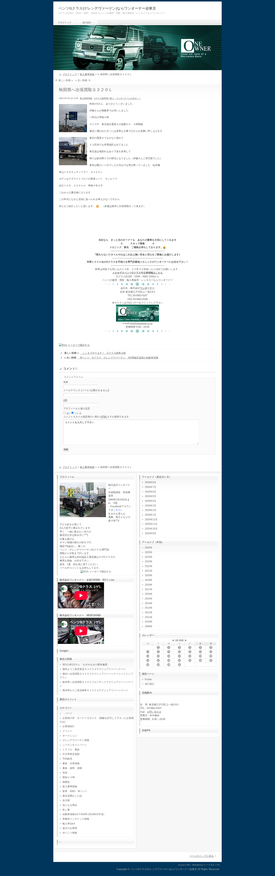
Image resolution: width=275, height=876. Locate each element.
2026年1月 (150, 514)
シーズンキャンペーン (74, 744)
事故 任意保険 (71, 763)
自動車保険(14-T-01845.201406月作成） (84, 814)
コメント (97, 416)
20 (211, 656)
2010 (147, 621)
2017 (147, 589)
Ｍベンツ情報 (69, 832)
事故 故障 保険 (72, 768)
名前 (65, 382)
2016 (147, 593)
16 (169, 656)
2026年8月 (150, 482)
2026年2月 (150, 510)
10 (179, 652)
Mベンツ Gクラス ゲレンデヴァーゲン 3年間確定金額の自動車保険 (118, 357)
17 (179, 656)
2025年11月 (151, 524)
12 (200, 652)
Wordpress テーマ (201, 865)
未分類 (66, 800)
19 (200, 656)
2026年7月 (150, 487)
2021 (147, 570)
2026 (147, 547)
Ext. (213, 865)
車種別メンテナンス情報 (75, 819)
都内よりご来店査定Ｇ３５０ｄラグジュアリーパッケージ (94, 669)
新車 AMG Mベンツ (76, 791)
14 (148, 656)
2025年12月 (151, 519)
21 (148, 660)
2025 (147, 552)
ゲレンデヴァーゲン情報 (75, 740)
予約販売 (67, 758)
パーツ (67, 713)
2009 (147, 626)
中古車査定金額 (71, 754)
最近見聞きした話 (72, 795)
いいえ (78, 413)
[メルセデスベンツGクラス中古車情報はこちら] (137, 319)
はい (68, 413)
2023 (147, 561)
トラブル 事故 (71, 749)
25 (190, 660)
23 (169, 660)
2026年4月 (150, 501)
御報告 (66, 782)
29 (158, 665)
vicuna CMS (184, 865)
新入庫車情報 (87, 74)
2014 (147, 603)
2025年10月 (151, 528)
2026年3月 (150, 505)
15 (158, 656)
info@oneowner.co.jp (141, 323)
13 (211, 652)
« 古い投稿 (81, 80)
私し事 (66, 809)
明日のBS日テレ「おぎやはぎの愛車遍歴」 (86, 664)
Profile (148, 679)
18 (190, 656)
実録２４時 (68, 777)
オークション (69, 735)
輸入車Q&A (68, 823)
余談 (64, 772)
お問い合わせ (154, 711)
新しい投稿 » (66, 80)
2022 (147, 566)
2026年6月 (150, 491)
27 (211, 660)
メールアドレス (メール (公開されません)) (86, 390)
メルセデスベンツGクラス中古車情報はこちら (137, 272)
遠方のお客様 (69, 828)
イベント (67, 731)
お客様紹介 (68, 726)
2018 (147, 584)
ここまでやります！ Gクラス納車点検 (103, 353)
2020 (147, 575)
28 (148, 665)
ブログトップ (64, 22)
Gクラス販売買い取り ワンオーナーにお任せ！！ (117, 98)
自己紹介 (86, 22)
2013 (147, 607)
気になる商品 (69, 805)
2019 (147, 580)
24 (179, 660)
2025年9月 (150, 533)
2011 (147, 617)
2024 (147, 557)
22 (158, 660)
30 (169, 665)
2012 (147, 612)
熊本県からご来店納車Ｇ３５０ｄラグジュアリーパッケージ (95, 690)
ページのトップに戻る (202, 856)
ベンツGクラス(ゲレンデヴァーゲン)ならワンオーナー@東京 (107, 8)
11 (190, 652)
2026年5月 (150, 496)
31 (179, 665)
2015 (147, 598)
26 (200, 660)
